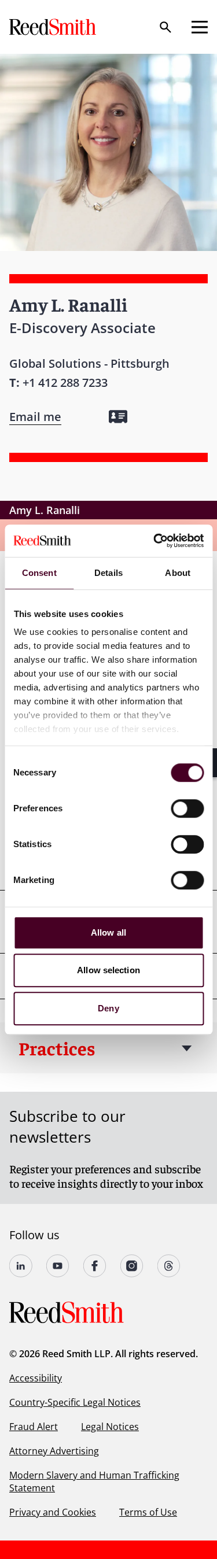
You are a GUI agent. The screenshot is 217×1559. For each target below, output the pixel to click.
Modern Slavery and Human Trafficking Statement (94, 1481)
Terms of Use (148, 1512)
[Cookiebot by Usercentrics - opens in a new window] (154, 540)
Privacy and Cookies (52, 1512)
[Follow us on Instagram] (132, 1265)
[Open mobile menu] (200, 27)
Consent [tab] (39, 573)
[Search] (165, 27)
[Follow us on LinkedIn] (20, 1265)
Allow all (108, 932)
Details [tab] (108, 573)
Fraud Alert (33, 1426)
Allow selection (108, 970)
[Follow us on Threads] (169, 1265)
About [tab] (177, 573)
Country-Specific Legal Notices (75, 1402)
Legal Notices (110, 1426)
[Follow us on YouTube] (57, 1265)
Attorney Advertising (54, 1451)
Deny (108, 1008)
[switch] (187, 808)
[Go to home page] (53, 27)
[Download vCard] (118, 416)
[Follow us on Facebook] (94, 1265)
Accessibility (35, 1378)
